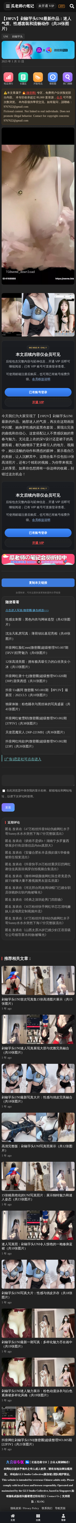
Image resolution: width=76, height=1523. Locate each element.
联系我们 (47, 1508)
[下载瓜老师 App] (61, 6)
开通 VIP (38, 402)
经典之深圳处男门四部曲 (43, 899)
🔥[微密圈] (29, 92)
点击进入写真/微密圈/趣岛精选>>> (27, 610)
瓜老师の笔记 (22, 6)
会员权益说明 (41, 379)
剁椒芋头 (17, 36)
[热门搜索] (67, 78)
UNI (5, 36)
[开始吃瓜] (38, 78)
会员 (59, 97)
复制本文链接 (38, 582)
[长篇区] (23, 78)
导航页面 (60, 1508)
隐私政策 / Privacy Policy (25, 1508)
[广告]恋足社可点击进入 (22, 759)
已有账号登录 (38, 392)
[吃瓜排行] (8, 78)
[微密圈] (53, 78)
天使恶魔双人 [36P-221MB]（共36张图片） (35, 732)
